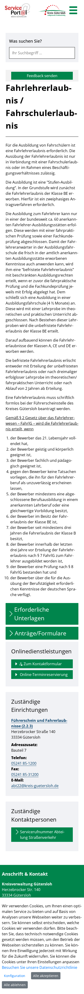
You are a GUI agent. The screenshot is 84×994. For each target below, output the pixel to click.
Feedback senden (42, 75)
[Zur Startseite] (18, 10)
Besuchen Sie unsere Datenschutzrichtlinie (39, 967)
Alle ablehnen (15, 985)
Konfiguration (14, 975)
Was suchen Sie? (25, 41)
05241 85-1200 (23, 763)
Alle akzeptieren (45, 975)
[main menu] (73, 10)
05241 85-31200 (24, 774)
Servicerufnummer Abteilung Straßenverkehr (42, 834)
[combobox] (42, 53)
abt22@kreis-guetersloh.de (35, 785)
